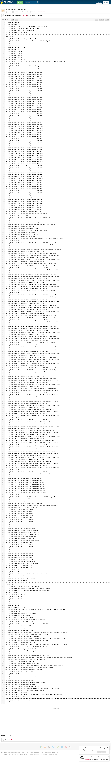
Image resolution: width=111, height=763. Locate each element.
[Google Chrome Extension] (41, 747)
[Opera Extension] (66, 747)
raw (96, 19)
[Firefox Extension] (45, 747)
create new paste (5, 752)
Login (99, 2)
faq (28, 752)
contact (55, 754)
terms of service (24, 754)
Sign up (106, 2)
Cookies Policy (92, 752)
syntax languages (15, 752)
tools (31, 752)
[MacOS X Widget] (62, 747)
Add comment (41, 11)
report (107, 19)
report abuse (48, 754)
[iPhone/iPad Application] (49, 747)
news (53, 752)
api (42, 752)
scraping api (48, 752)
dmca (42, 754)
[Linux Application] (70, 747)
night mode (37, 752)
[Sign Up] (82, 758)
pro (57, 752)
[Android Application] (58, 747)
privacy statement (5, 754)
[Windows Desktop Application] (53, 747)
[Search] (37, 2)
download (101, 19)
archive (23, 752)
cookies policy (15, 754)
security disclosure (34, 754)
